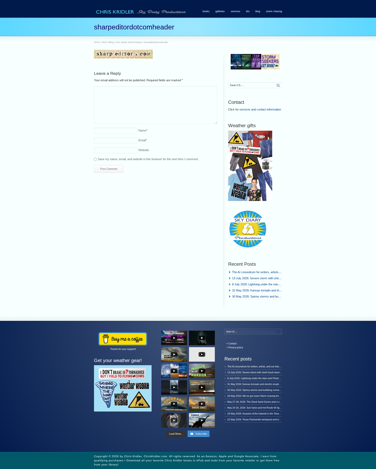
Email (142, 140)
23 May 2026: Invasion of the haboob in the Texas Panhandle (259, 413)
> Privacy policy (234, 347)
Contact (232, 343)
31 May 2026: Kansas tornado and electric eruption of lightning (271, 290)
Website (143, 150)
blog (257, 11)
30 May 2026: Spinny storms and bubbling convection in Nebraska (274, 296)
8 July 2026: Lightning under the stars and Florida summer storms (274, 284)
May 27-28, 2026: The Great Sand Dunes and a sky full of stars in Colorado (267, 402)
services (235, 11)
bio (247, 11)
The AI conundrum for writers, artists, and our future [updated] (271, 272)
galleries (220, 11)
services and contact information (260, 109)
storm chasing (274, 11)
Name (142, 130)
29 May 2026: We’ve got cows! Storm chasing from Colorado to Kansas (265, 396)
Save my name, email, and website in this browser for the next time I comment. (148, 159)
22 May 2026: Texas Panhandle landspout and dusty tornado (259, 419)
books (206, 11)
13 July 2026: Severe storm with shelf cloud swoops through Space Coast (279, 278)
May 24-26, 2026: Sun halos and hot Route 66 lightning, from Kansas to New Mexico (272, 407)
